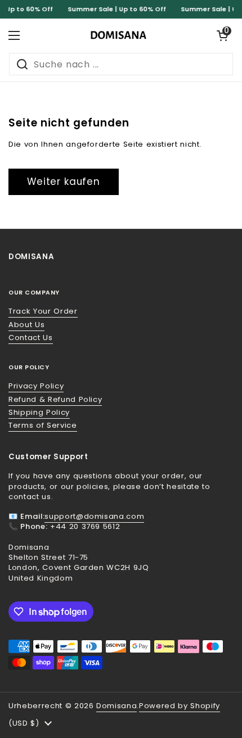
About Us (26, 324)
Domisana (116, 705)
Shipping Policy (39, 412)
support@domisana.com (94, 516)
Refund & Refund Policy (55, 399)
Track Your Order (43, 311)
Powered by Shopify (179, 705)
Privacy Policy (36, 386)
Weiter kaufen (63, 181)
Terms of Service (42, 425)
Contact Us (30, 337)
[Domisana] (118, 35)
